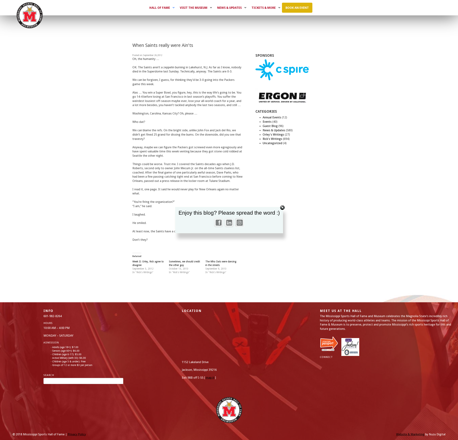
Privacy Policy (77, 434)
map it (210, 377)
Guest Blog (270, 126)
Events (267, 121)
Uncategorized (272, 143)
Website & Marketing (410, 434)
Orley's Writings (273, 134)
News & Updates (274, 130)
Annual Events (272, 117)
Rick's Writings (272, 139)
